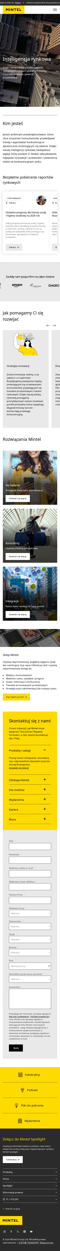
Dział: (12, 934)
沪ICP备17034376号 (29, 1242)
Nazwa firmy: (16, 894)
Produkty (8, 1172)
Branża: (13, 947)
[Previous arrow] (48, 325)
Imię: (11, 841)
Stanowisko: (15, 921)
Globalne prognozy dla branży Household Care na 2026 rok (22, 214)
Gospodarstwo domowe (15, 198)
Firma (6, 1178)
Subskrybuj (11, 1159)
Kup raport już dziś (15, 697)
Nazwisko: (14, 854)
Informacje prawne (13, 1192)
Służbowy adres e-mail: (21, 868)
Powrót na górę (13, 1208)
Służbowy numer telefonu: (22, 881)
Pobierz (18, 3)
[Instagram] (4, 1232)
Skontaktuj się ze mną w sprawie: (26, 974)
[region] (30, 222)
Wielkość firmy (16, 908)
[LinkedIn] (24, 1232)
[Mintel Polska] (13, 10)
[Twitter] (18, 1232)
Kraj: (11, 960)
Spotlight (7, 1185)
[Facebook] (11, 1232)
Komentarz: (15, 987)
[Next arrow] (54, 325)
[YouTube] (31, 1232)
